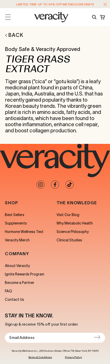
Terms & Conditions (40, 357)
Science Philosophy (73, 232)
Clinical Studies (69, 240)
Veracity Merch (17, 240)
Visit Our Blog (68, 215)
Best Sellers (14, 215)
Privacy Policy (73, 357)
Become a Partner (19, 283)
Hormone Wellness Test (24, 232)
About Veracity (17, 266)
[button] (105, 4)
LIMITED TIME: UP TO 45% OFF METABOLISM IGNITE (55, 4)
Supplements (16, 223)
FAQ (8, 291)
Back (15, 35)
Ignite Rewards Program (24, 274)
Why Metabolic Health (75, 223)
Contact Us (14, 299)
